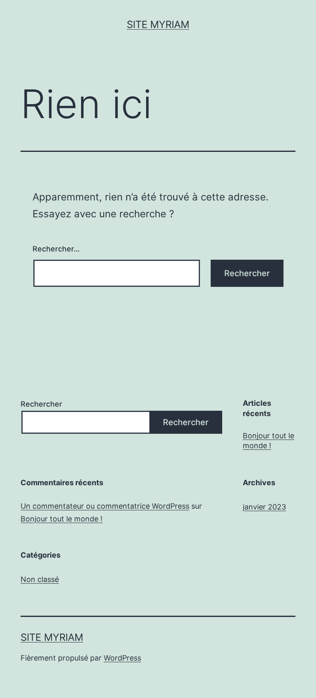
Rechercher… (56, 248)
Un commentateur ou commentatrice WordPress (105, 506)
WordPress (122, 658)
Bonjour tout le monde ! (268, 440)
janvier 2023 (264, 507)
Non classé (40, 579)
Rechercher (41, 404)
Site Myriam (158, 24)
